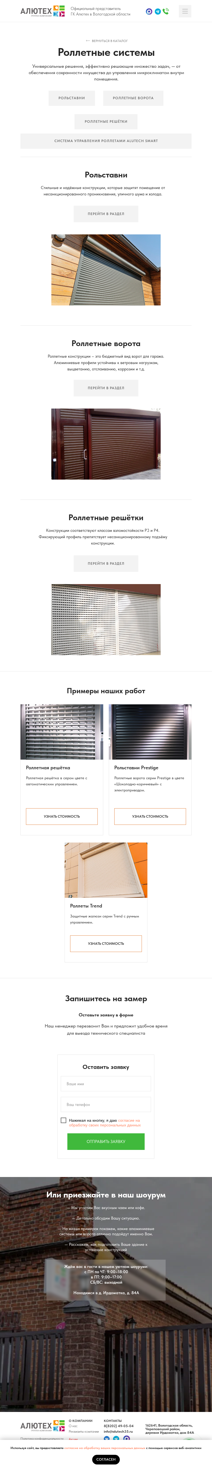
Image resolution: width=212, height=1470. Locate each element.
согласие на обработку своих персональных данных (105, 1123)
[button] (62, 816)
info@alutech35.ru (118, 1431)
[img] (42, 11)
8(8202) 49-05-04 (119, 1426)
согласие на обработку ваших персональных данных (105, 1448)
